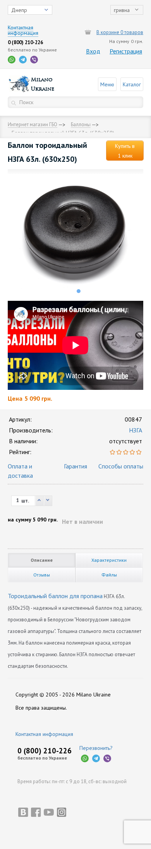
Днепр (19, 10)
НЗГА (135, 430)
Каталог (132, 84)
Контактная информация (44, 734)
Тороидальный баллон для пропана (55, 596)
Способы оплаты (120, 466)
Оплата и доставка (20, 470)
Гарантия (75, 466)
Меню (107, 84)
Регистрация (126, 51)
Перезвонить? (96, 747)
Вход (93, 51)
